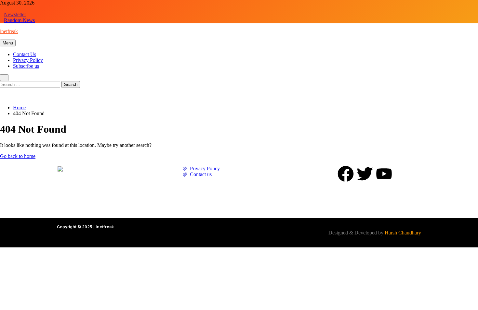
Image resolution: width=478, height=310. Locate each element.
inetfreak (9, 31)
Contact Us (24, 54)
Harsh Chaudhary (403, 232)
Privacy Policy (28, 60)
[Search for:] (30, 84)
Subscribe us (26, 66)
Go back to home (17, 156)
